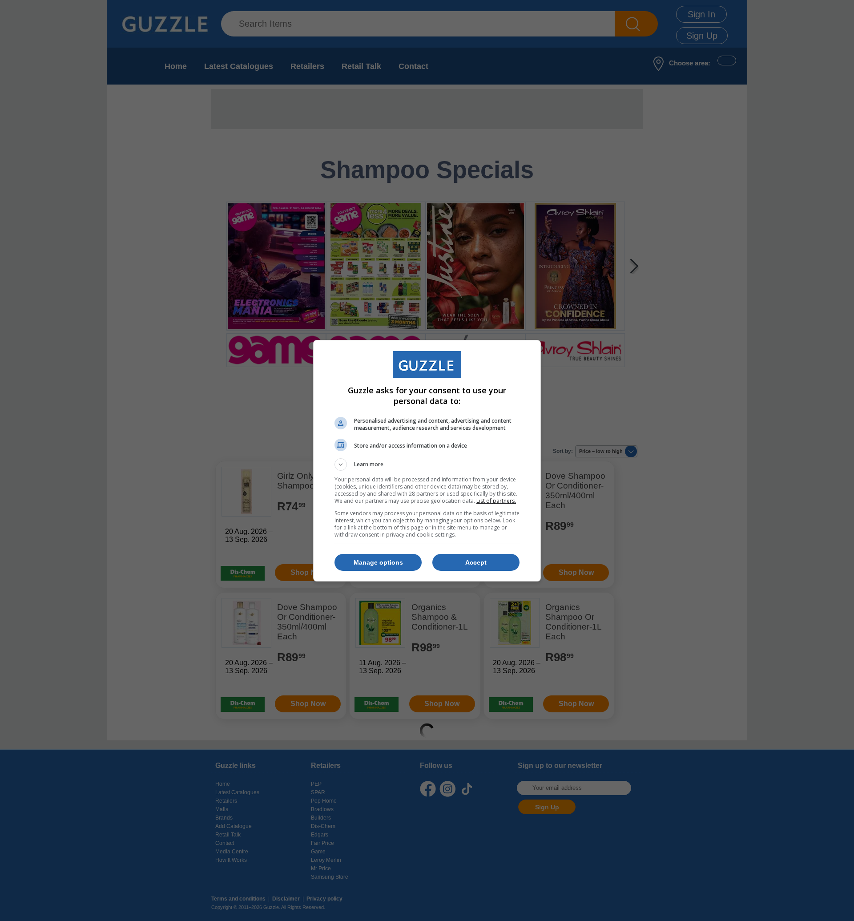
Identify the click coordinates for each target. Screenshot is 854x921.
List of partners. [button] (496, 501)
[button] (427, 464)
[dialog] (427, 461)
